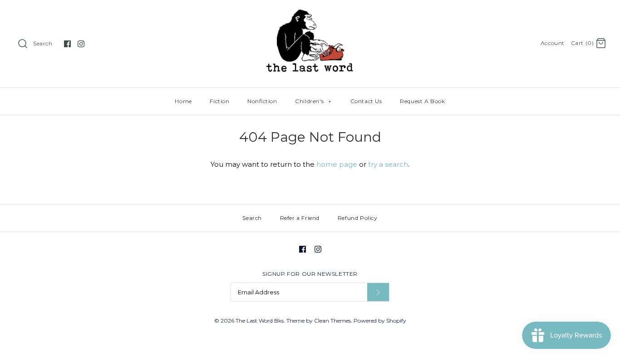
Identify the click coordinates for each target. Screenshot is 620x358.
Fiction (219, 101)
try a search (388, 164)
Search (43, 43)
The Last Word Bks (260, 320)
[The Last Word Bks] (310, 14)
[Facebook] (67, 43)
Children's (313, 101)
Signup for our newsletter (310, 273)
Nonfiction (262, 101)
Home (183, 101)
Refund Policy (358, 217)
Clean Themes (332, 320)
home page (336, 164)
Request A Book (422, 101)
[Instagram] (81, 43)
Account (553, 43)
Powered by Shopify (380, 320)
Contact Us (366, 101)
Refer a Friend (300, 217)
